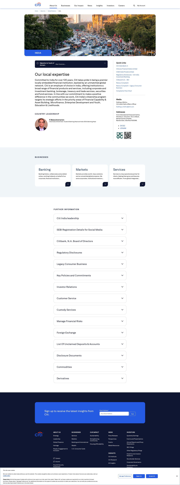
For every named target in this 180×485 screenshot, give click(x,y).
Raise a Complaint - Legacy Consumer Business (129, 87)
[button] (53, 6)
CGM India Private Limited (125, 72)
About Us (42, 11)
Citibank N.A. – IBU (122, 80)
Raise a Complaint (122, 83)
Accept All (152, 476)
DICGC (122, 126)
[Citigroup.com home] (39, 434)
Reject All (138, 476)
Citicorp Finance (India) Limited (126, 69)
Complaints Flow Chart (124, 91)
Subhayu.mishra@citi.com (125, 107)
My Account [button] (141, 5)
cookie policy (6, 475)
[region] (90, 476)
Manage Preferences (125, 476)
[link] (71, 64)
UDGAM (123, 128)
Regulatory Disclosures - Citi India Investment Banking (127, 76)
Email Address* (104, 410)
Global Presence (52, 11)
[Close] (177, 476)
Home (36, 11)
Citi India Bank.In (122, 66)
